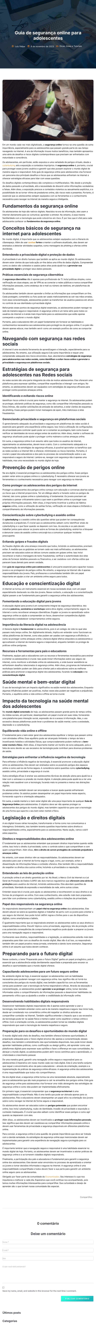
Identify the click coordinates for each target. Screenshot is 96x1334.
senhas (31, 242)
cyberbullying (8, 165)
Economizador (52, 1176)
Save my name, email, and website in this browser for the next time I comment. (39, 1291)
